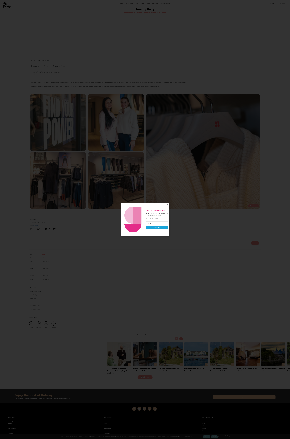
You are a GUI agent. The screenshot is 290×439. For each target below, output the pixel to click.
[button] (167, 204)
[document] (145, 219)
